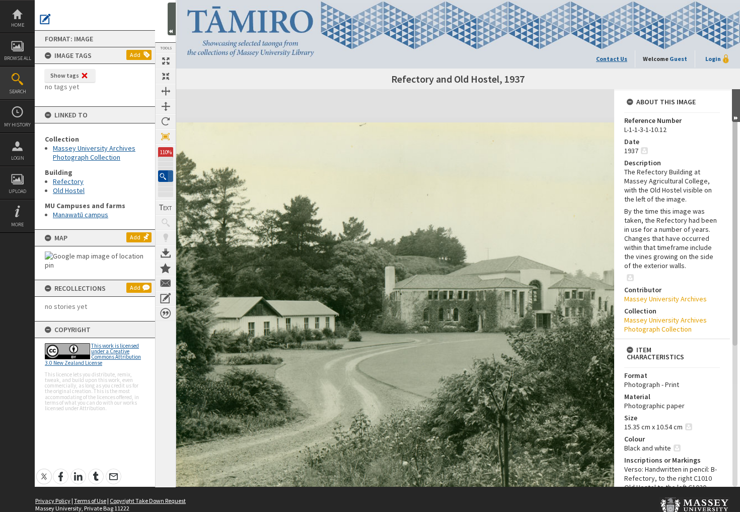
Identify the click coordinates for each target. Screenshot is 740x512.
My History (17, 124)
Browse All (17, 58)
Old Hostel (69, 190)
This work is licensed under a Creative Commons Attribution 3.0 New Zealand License (93, 354)
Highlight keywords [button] (166, 237)
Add (135, 54)
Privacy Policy (52, 500)
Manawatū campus (80, 214)
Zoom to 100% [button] (166, 136)
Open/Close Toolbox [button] (172, 19)
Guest (678, 58)
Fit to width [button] (166, 91)
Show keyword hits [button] (166, 222)
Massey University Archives (665, 298)
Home (17, 25)
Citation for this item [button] (166, 313)
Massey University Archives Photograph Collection (94, 153)
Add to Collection (166, 268)
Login (17, 158)
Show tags (64, 75)
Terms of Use (90, 500)
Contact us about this (166, 283)
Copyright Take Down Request (148, 500)
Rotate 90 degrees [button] (166, 121)
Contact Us (611, 58)
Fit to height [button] (166, 106)
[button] (165, 176)
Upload (17, 191)
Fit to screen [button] (166, 76)
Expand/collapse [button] (736, 105)
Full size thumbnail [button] (166, 61)
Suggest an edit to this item (45, 19)
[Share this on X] (44, 471)
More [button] (17, 224)
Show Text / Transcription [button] (166, 207)
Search (17, 91)
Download (166, 253)
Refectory (68, 181)
